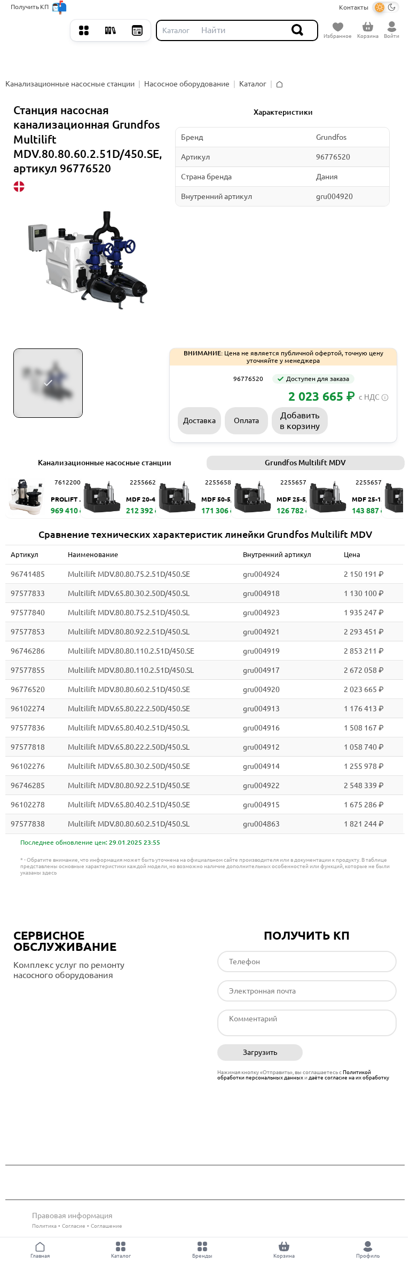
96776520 (28, 689)
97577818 (28, 747)
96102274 (28, 708)
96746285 (28, 785)
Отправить (353, 1052)
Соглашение (106, 1226)
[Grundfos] (202, 379)
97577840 (28, 612)
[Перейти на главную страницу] (38, 30)
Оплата (246, 420)
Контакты (353, 7)
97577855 (28, 670)
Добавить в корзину (300, 420)
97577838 (28, 824)
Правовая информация (72, 1215)
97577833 (28, 593)
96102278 (28, 804)
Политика (44, 1226)
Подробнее (58, 997)
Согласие (73, 1226)
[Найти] (298, 30)
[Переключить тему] (385, 7)
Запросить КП (360, 420)
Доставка (199, 420)
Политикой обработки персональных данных (294, 1075)
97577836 (28, 728)
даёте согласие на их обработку (349, 1078)
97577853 (28, 631)
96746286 (28, 651)
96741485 (28, 574)
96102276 (28, 766)
